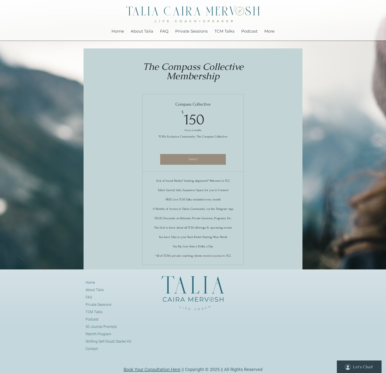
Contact (92, 349)
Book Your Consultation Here (152, 369)
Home (90, 282)
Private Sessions (97, 304)
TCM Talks (94, 312)
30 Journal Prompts (97, 327)
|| (182, 369)
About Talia (95, 290)
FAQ (89, 297)
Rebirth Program (97, 334)
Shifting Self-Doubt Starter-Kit (97, 341)
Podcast (92, 319)
